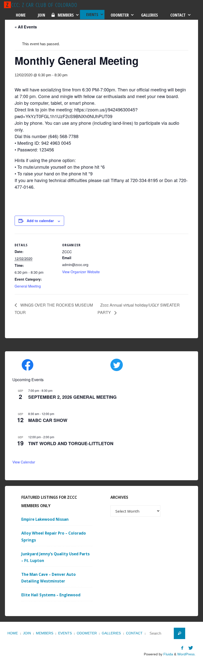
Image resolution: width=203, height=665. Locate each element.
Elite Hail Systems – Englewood (50, 594)
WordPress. (186, 654)
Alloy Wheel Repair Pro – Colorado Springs (53, 536)
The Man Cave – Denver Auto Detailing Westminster (48, 577)
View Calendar (23, 461)
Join (27, 633)
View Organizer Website (81, 271)
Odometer (87, 633)
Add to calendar (40, 220)
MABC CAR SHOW (47, 420)
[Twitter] (190, 647)
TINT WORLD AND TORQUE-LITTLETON (70, 443)
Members (44, 633)
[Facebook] (182, 647)
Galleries (111, 633)
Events (65, 633)
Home (12, 633)
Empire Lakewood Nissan (45, 519)
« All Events (26, 27)
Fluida (167, 654)
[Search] (179, 633)
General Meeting (28, 286)
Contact (134, 633)
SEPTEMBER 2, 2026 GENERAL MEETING (72, 397)
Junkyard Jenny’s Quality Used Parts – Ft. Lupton (55, 557)
